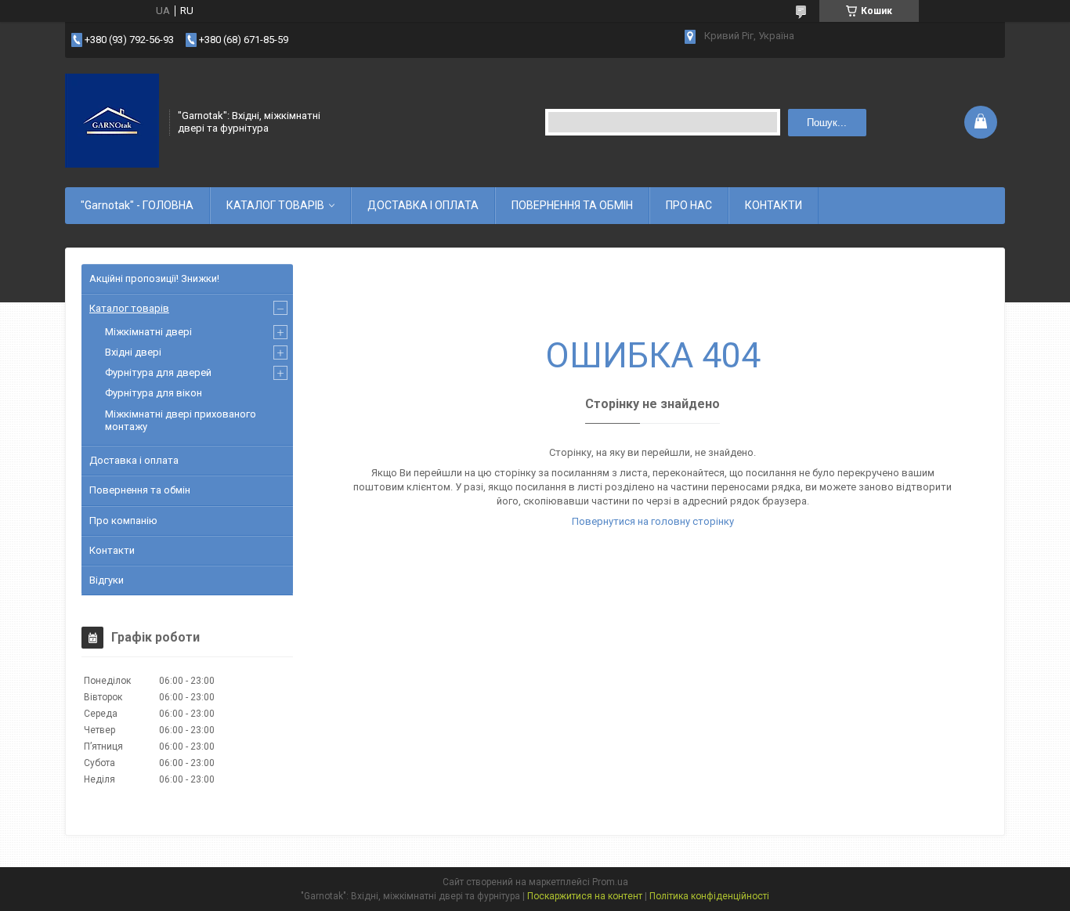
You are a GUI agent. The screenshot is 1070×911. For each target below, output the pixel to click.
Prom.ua (610, 882)
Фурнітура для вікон (153, 393)
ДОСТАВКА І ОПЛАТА (423, 205)
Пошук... (827, 122)
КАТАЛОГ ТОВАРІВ (275, 205)
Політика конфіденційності (709, 896)
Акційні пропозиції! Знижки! (154, 278)
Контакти (112, 550)
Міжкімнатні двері (148, 332)
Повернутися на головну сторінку (653, 521)
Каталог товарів (129, 308)
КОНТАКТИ (773, 205)
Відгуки (106, 580)
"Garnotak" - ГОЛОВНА (137, 205)
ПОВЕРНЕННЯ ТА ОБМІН (572, 205)
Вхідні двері (133, 352)
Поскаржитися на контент (584, 896)
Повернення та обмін (139, 490)
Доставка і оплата (134, 460)
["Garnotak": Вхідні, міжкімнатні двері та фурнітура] (112, 121)
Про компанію (123, 520)
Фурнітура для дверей (158, 372)
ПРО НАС (689, 205)
